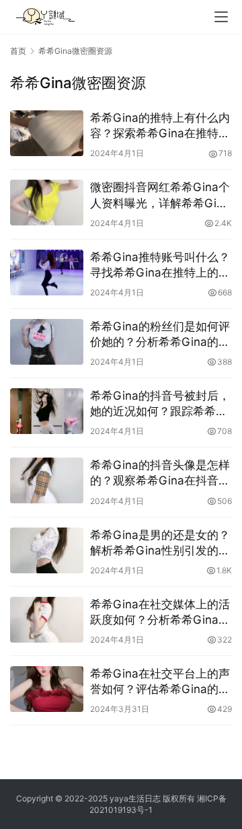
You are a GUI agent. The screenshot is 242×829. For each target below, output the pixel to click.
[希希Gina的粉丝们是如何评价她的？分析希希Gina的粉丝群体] (46, 342)
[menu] (221, 17)
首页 (18, 51)
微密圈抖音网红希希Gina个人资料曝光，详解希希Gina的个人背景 (160, 195)
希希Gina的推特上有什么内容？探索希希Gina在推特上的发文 (160, 126)
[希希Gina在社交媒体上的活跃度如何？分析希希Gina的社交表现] (46, 620)
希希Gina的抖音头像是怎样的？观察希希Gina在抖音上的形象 (160, 473)
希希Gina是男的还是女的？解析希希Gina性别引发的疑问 (160, 543)
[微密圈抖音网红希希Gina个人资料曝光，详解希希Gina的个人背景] (46, 202)
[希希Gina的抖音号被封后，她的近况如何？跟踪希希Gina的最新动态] (46, 411)
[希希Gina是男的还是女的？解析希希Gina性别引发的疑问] (46, 550)
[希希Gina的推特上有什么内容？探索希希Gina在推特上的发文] (46, 133)
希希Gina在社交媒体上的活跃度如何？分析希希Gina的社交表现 (160, 613)
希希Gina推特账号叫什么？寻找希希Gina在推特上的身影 (160, 265)
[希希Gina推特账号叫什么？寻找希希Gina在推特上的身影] (46, 272)
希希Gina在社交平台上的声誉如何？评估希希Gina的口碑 (160, 682)
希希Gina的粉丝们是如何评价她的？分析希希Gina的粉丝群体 (160, 335)
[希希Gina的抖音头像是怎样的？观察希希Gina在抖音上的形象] (46, 480)
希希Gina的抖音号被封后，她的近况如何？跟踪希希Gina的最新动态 (160, 404)
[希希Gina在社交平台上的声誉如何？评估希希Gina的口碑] (46, 689)
